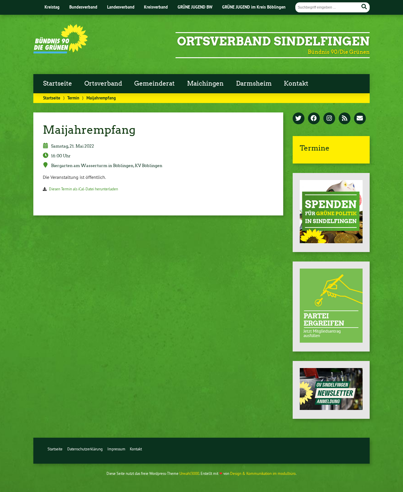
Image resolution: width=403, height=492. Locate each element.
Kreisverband (156, 7)
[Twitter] (298, 119)
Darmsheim (254, 83)
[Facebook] (314, 119)
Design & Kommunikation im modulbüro (263, 473)
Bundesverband (83, 7)
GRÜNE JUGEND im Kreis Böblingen (254, 7)
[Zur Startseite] (60, 52)
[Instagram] (329, 119)
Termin (73, 98)
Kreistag (52, 7)
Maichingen (205, 83)
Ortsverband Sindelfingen (273, 41)
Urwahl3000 (189, 473)
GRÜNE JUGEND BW (195, 7)
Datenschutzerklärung (85, 449)
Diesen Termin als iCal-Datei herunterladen (83, 189)
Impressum (116, 449)
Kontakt (296, 83)
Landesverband (121, 7)
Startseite (57, 83)
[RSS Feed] (344, 119)
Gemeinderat (154, 83)
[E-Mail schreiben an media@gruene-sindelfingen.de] (360, 119)
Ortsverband (103, 83)
